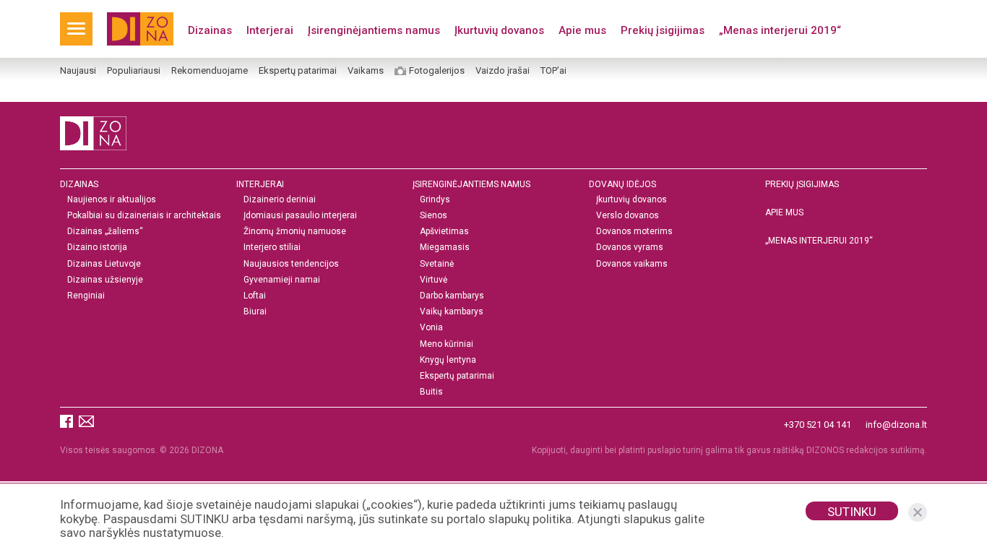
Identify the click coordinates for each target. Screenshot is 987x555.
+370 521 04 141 (817, 424)
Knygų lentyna (448, 360)
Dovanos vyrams (629, 247)
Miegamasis (445, 247)
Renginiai (86, 296)
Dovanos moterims (634, 231)
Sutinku (851, 511)
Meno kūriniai (446, 344)
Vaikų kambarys (451, 312)
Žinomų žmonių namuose (294, 231)
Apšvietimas (444, 231)
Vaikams (366, 71)
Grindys (435, 200)
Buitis (431, 392)
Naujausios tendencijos (291, 264)
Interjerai (269, 30)
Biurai (255, 312)
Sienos (433, 215)
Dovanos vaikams (632, 264)
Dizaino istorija (97, 247)
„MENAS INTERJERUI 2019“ (819, 241)
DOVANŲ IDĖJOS (622, 184)
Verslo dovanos (627, 215)
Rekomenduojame (209, 71)
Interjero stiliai (272, 247)
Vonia (431, 327)
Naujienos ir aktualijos (111, 200)
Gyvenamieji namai (281, 280)
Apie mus (582, 30)
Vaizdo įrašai (502, 71)
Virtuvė (433, 280)
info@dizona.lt (896, 424)
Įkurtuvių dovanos (499, 30)
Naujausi (78, 71)
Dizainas (210, 30)
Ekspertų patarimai (298, 71)
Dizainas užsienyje (105, 280)
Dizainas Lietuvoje (104, 264)
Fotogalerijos (437, 71)
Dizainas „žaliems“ (105, 231)
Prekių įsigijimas (662, 30)
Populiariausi (133, 71)
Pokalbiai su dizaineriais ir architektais (144, 215)
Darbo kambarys (452, 296)
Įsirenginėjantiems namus (374, 30)
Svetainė (437, 264)
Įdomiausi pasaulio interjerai (300, 215)
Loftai (254, 296)
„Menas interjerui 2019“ (780, 30)
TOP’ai (553, 71)
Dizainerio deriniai (279, 200)
